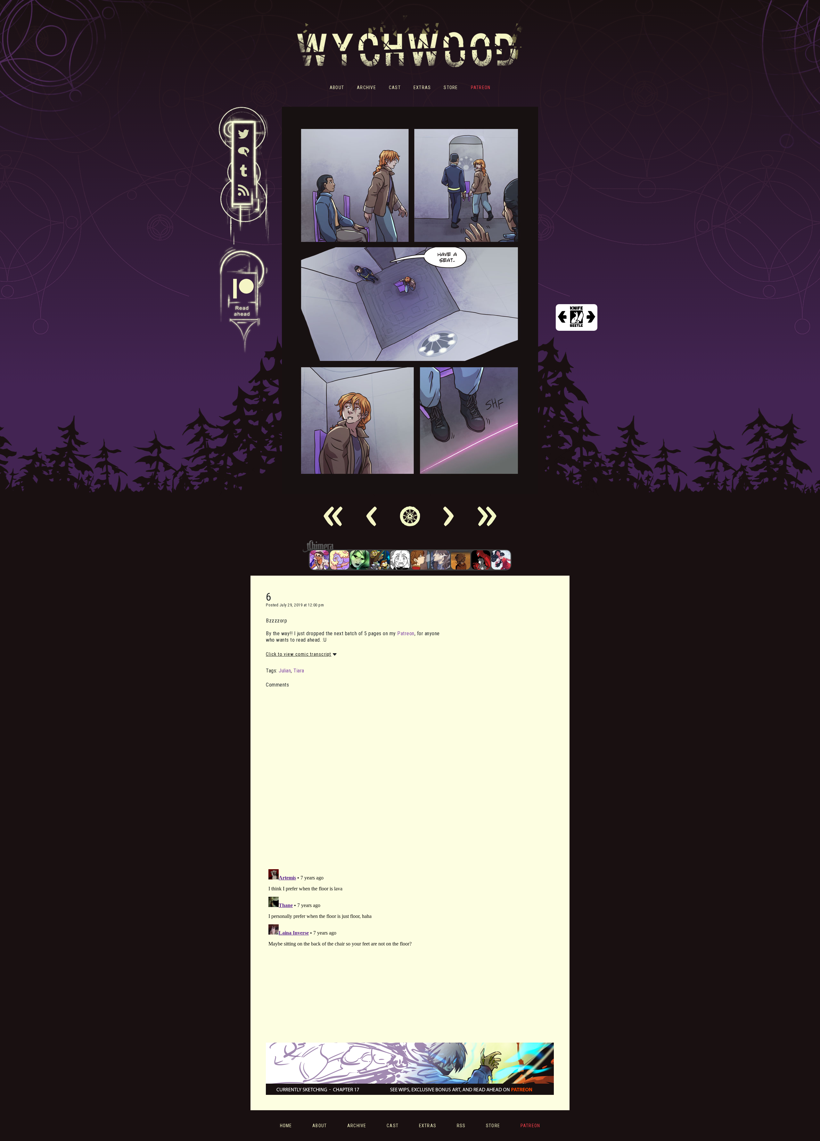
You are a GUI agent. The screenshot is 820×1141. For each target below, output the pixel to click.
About (337, 87)
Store (451, 87)
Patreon (481, 87)
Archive (366, 87)
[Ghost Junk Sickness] (319, 560)
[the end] (359, 560)
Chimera (406, 546)
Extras (422, 87)
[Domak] (400, 560)
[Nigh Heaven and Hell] (480, 560)
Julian (285, 671)
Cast (395, 87)
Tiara (298, 671)
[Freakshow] (420, 560)
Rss (461, 1125)
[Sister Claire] (339, 560)
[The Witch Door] (440, 560)
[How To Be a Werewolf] (501, 560)
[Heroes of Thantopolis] (380, 560)
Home (286, 1125)
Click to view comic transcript (299, 654)
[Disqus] (354, 775)
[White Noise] (460, 560)
